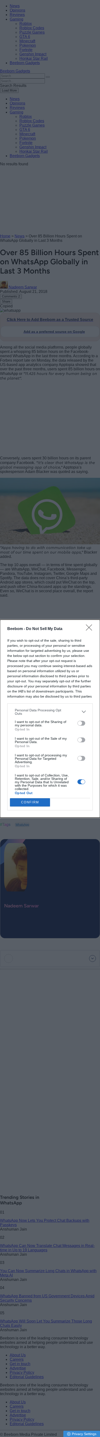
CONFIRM (30, 802)
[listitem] (50, 711)
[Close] (90, 629)
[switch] (81, 723)
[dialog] (50, 719)
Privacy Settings (84, 1434)
